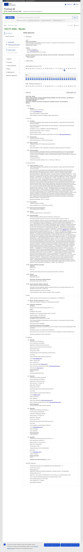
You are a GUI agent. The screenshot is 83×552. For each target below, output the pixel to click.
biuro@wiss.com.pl (37, 452)
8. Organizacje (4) (10, 72)
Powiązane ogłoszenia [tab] (9, 36)
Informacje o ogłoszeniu (11, 75)
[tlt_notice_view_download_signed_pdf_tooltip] (64, 70)
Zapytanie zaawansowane (46, 20)
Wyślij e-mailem (11, 50)
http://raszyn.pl (44, 364)
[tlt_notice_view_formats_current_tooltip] (75, 92)
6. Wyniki (8, 68)
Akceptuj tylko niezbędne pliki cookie (70, 544)
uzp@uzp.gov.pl (36, 394)
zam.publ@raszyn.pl (34, 50)
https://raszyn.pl (40, 367)
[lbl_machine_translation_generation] (41, 84)
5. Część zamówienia (11, 65)
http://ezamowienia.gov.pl (54, 366)
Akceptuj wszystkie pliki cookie (52, 544)
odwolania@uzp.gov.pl (38, 427)
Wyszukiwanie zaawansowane (33, 20)
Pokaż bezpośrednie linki (14, 44)
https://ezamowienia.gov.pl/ (47, 400)
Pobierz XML (11, 42)
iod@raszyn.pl (65, 229)
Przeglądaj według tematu (58, 20)
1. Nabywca (8, 59)
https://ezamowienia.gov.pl (65, 134)
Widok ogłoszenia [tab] (8, 33)
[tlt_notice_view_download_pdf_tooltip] (26, 79)
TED (5, 25)
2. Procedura (9, 62)
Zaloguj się (69, 4)
